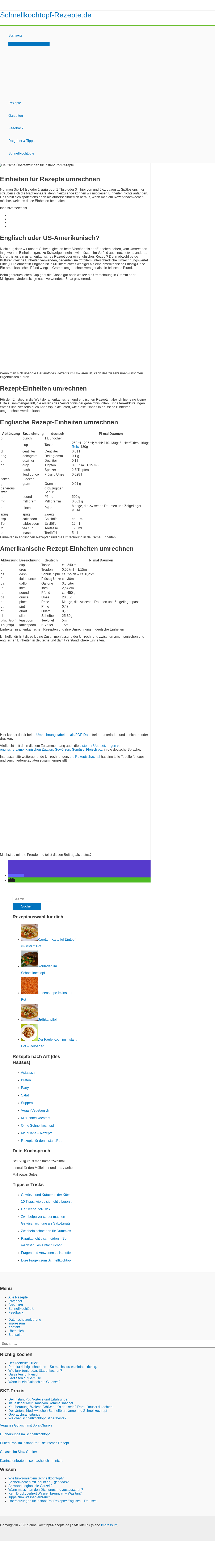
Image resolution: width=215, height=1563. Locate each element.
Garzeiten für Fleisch (23, 1374)
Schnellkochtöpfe (21, 153)
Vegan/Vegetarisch (35, 1110)
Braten (26, 1080)
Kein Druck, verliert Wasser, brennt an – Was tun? (45, 1493)
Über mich (16, 1331)
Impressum (16, 1323)
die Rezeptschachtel (85, 756)
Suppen (27, 1103)
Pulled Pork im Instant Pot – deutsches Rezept (34, 1443)
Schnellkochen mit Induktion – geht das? (38, 1482)
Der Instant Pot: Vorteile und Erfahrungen (38, 1399)
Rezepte (14, 103)
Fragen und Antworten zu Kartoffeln (47, 1253)
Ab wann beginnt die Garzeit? (30, 1486)
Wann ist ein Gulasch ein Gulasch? (34, 1382)
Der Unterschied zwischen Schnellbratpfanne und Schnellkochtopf (57, 1410)
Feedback (15, 128)
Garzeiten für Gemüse (24, 1378)
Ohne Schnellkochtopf (37, 1125)
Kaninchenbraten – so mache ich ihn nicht (31, 1460)
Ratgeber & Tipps (21, 141)
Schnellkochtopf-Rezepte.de (45, 15)
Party (25, 1088)
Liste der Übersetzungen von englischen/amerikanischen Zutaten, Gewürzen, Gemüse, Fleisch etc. (61, 747)
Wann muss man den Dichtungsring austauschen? (45, 1489)
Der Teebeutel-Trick (35, 1209)
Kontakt (14, 1327)
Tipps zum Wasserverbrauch (29, 1497)
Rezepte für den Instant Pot (41, 1140)
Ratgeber (15, 1301)
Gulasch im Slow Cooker (18, 1452)
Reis (75, 446)
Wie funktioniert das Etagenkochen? (35, 1370)
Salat (25, 1095)
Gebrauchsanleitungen (25, 1414)
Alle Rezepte (18, 1297)
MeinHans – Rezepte (36, 1133)
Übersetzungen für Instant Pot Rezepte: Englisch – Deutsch (52, 1501)
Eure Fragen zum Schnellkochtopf (46, 1260)
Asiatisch (28, 1072)
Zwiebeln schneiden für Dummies (46, 1231)
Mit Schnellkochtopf (35, 1118)
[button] (16, 875)
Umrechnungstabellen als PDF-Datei (63, 735)
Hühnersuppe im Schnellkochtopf (25, 1434)
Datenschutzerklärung (24, 1319)
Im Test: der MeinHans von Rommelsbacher (40, 1403)
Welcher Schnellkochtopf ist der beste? (37, 1418)
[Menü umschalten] (29, 44)
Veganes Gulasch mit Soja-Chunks (26, 1425)
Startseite (15, 35)
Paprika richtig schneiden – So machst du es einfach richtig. (52, 1367)
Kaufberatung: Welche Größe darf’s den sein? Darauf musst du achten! (60, 1407)
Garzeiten (15, 115)
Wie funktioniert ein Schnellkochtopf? (36, 1478)
